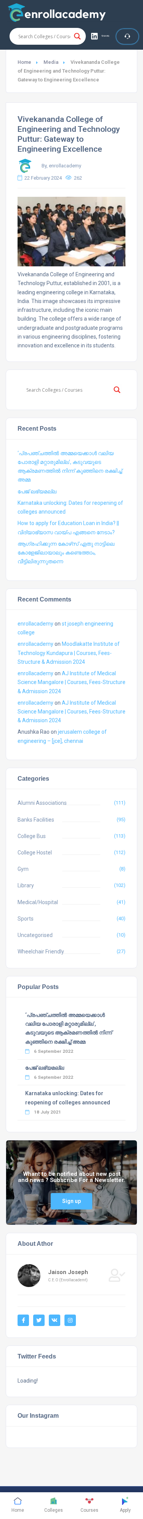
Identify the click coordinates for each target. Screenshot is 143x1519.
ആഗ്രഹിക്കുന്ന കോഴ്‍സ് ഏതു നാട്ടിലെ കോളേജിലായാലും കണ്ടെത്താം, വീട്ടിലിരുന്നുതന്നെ (66, 552)
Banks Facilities (36, 820)
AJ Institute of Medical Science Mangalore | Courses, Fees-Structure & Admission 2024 (71, 682)
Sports (26, 919)
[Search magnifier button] (77, 36)
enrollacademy (35, 624)
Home (24, 62)
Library (26, 885)
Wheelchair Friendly (41, 951)
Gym (23, 869)
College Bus (32, 836)
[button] (100, 36)
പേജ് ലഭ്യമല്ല (37, 491)
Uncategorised (35, 935)
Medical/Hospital (38, 902)
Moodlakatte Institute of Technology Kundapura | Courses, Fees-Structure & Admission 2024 (69, 653)
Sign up (71, 1201)
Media (50, 62)
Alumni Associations (42, 803)
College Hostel (35, 852)
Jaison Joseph (68, 1272)
